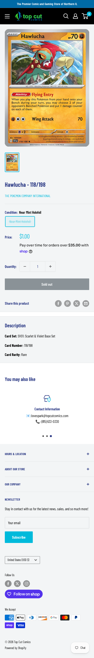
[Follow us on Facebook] (8, 583)
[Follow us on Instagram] (26, 583)
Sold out (47, 284)
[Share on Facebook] (58, 303)
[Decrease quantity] (25, 266)
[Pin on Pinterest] (67, 303)
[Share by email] (85, 303)
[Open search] (66, 16)
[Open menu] (7, 16)
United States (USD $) (18, 560)
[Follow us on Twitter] (17, 583)
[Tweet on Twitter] (76, 303)
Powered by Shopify (15, 648)
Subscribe (19, 537)
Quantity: (11, 266)
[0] (85, 16)
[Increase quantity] (50, 266)
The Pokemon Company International (28, 196)
